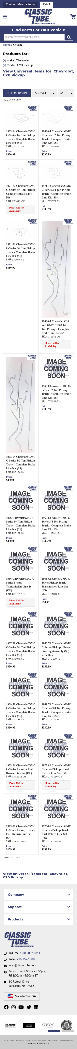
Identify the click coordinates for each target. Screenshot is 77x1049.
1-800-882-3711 (30, 953)
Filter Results (18, 93)
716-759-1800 (26, 959)
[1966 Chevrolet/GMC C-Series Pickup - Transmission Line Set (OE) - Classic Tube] (32, 549)
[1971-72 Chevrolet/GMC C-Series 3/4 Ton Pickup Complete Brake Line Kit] (20, 172)
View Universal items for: (38, 73)
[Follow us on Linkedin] (36, 1008)
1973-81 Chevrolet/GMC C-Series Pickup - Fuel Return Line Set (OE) (20, 769)
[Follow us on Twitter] (29, 1008)
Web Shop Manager (38, 1043)
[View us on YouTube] (21, 1008)
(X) (4, 60)
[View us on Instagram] (14, 1008)
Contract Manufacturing (20, 4)
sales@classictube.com (22, 965)
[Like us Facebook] (7, 1008)
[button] (38, 37)
